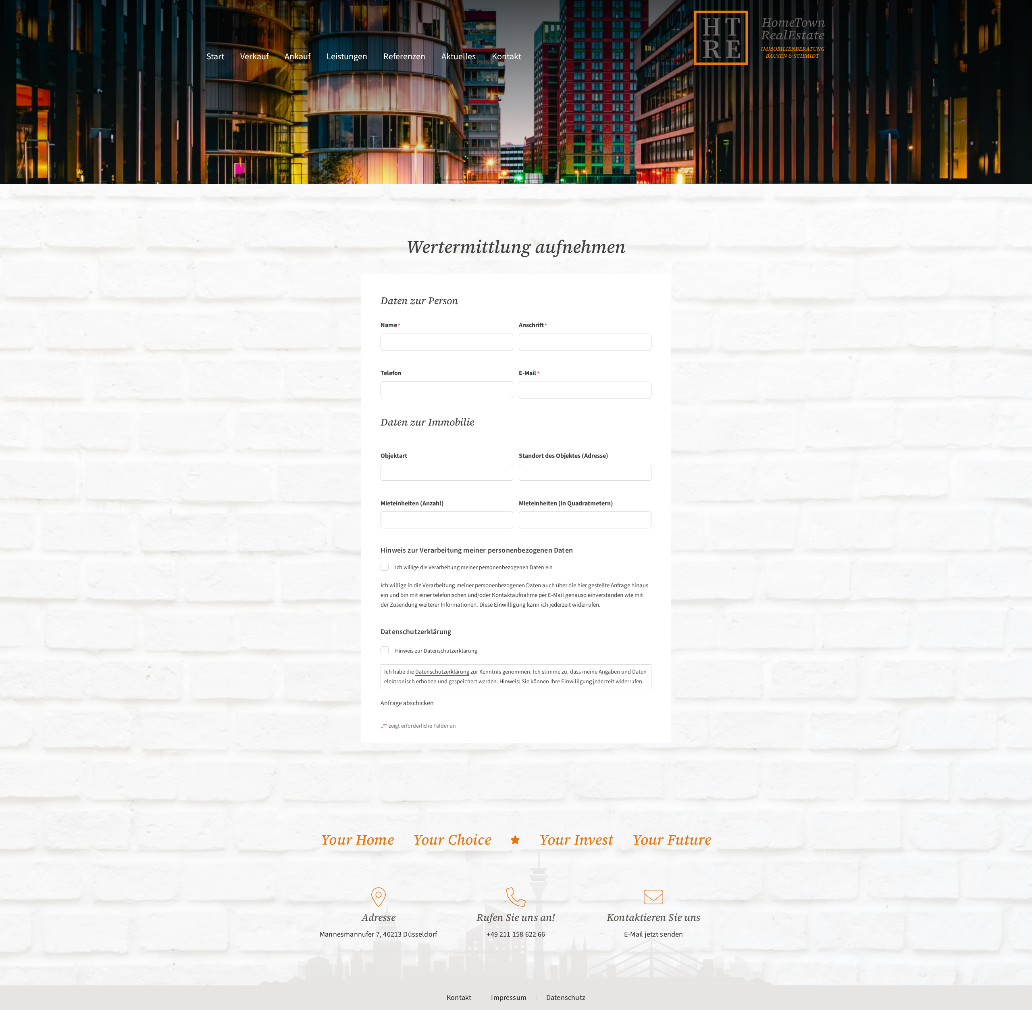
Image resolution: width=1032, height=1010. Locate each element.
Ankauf (297, 56)
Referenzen (404, 56)
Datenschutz (565, 998)
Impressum (508, 998)
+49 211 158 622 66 (516, 934)
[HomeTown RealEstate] (759, 38)
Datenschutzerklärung (442, 672)
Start (215, 56)
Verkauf (254, 56)
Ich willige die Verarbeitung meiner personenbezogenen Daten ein (474, 567)
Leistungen (347, 56)
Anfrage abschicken (407, 703)
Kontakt (506, 56)
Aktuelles (458, 56)
